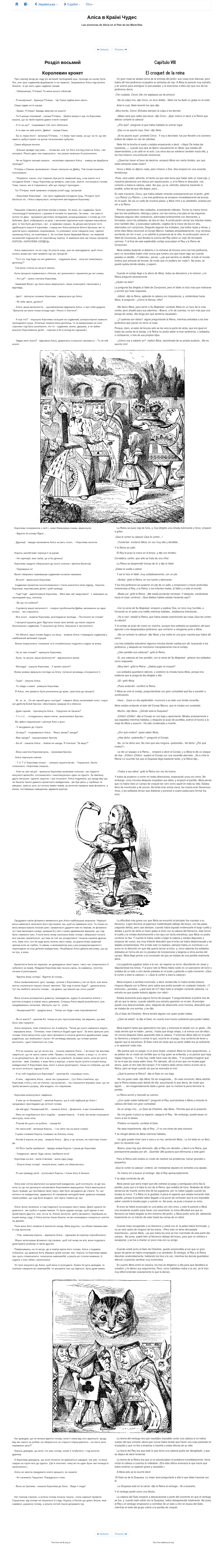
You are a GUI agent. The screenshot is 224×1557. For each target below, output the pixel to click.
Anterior (104, 49)
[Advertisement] (112, 34)
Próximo (120, 49)
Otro (89, 4)
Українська (46, 4)
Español (72, 4)
